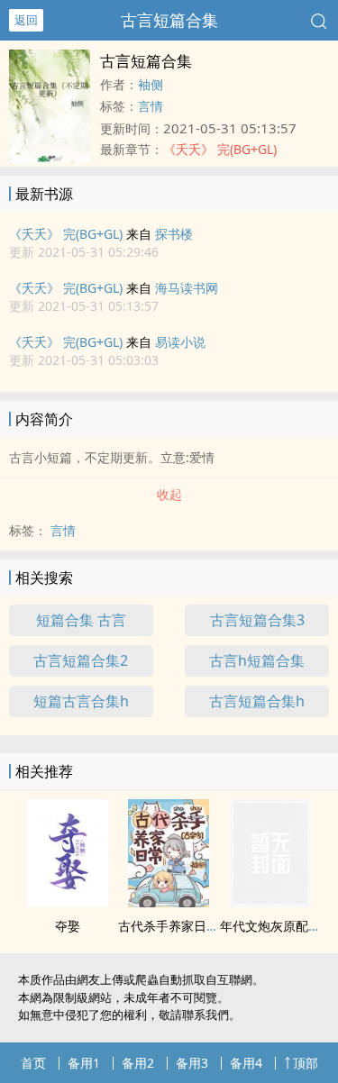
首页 (33, 1062)
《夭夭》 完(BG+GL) (66, 233)
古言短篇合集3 (257, 620)
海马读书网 (186, 287)
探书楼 (174, 233)
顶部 (305, 1062)
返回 (26, 20)
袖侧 (150, 84)
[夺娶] (67, 902)
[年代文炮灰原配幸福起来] (270, 902)
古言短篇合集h (257, 701)
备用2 (138, 1062)
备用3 (192, 1062)
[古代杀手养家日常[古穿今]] (168, 902)
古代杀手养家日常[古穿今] (192, 925)
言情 (150, 105)
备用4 (246, 1062)
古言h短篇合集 (257, 660)
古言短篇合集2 (80, 660)
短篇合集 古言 (81, 620)
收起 (169, 494)
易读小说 (180, 341)
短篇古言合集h (81, 701)
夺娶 (67, 925)
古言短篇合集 (169, 20)
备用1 (84, 1062)
